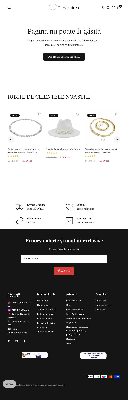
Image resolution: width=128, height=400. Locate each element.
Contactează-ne (73, 300)
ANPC (69, 343)
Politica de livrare (45, 314)
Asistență (71, 294)
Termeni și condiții (46, 309)
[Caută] (108, 8)
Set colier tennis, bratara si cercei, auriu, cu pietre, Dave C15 (101, 151)
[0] (118, 8)
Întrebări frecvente (75, 314)
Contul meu (101, 300)
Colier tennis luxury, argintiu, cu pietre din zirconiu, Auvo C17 (23, 151)
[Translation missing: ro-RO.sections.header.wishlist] (113, 8)
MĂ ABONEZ (64, 270)
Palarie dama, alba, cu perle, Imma (63, 149)
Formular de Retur (46, 323)
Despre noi (42, 300)
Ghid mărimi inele (75, 309)
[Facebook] (11, 341)
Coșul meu (101, 309)
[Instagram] (18, 341)
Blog (68, 305)
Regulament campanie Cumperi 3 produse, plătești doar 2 (77, 331)
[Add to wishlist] (39, 114)
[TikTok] (26, 341)
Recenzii (70, 339)
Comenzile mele (103, 305)
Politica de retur (44, 318)
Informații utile (46, 294)
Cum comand (43, 305)
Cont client (102, 294)
